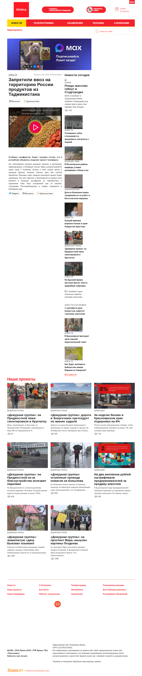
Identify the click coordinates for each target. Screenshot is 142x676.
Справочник (77, 594)
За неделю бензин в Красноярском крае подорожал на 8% (108, 418)
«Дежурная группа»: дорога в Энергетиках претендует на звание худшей (71, 418)
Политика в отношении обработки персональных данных (77, 661)
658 (12, 496)
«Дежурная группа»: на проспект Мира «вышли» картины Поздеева (69, 540)
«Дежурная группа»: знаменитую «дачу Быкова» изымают (22, 540)
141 (70, 110)
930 (55, 493)
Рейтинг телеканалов (49, 594)
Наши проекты (14, 29)
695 (55, 434)
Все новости (71, 374)
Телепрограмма (78, 585)
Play (45, 10)
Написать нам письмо (17, 656)
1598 (56, 559)
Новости (11, 585)
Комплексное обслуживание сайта (38, 670)
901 (99, 496)
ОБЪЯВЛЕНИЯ (75, 22)
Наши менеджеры (16, 594)
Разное (68, 82)
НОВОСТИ (16, 22)
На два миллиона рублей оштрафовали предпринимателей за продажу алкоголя (112, 479)
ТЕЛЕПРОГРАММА (44, 22)
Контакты (44, 589)
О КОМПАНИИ (121, 22)
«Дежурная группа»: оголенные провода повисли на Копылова (67, 477)
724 (99, 434)
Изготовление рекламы (114, 589)
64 (12, 434)
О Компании (45, 585)
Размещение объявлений (115, 594)
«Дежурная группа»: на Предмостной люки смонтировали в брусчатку (27, 418)
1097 (13, 556)
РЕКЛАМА (98, 22)
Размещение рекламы (113, 585)
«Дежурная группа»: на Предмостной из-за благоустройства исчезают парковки (26, 479)
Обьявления (77, 589)
